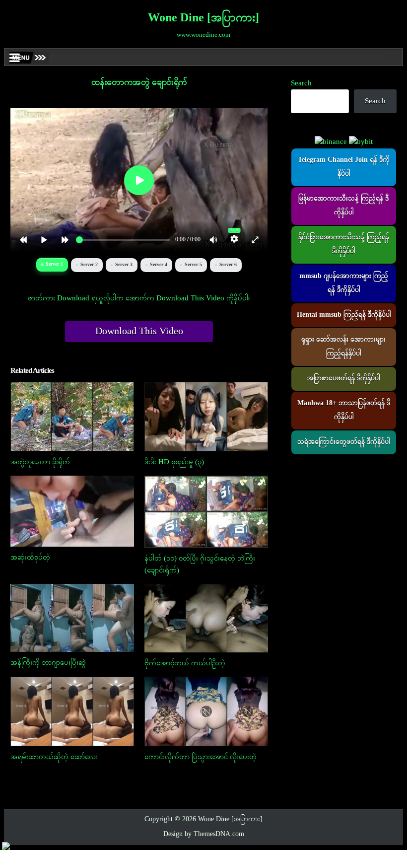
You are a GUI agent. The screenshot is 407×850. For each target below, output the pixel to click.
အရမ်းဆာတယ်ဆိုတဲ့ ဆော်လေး (54, 757)
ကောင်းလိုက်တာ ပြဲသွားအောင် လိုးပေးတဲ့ (200, 757)
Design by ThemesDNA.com (203, 834)
